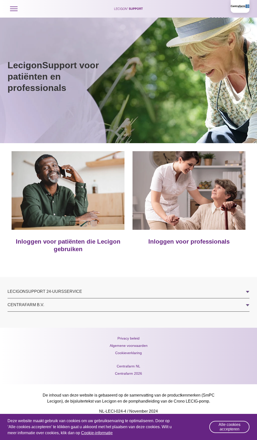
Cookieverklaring (128, 353)
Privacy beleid (128, 338)
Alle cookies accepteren (229, 426)
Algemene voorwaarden (129, 346)
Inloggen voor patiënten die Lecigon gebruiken (68, 245)
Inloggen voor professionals (189, 241)
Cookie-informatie (97, 433)
